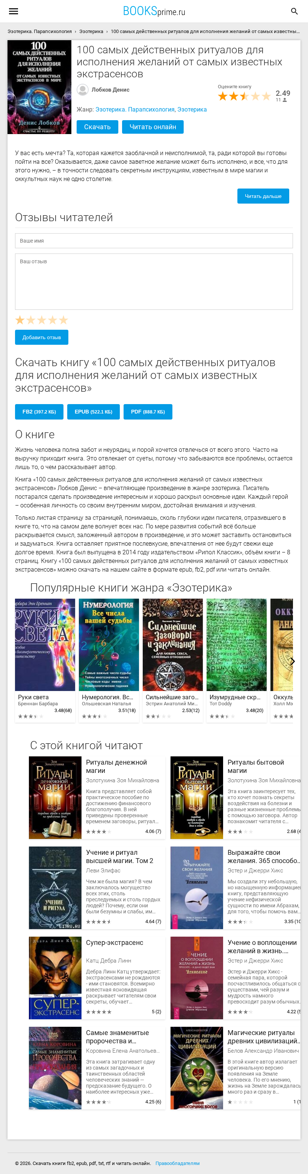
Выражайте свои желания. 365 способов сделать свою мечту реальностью (264, 856)
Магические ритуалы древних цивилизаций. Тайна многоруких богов (263, 1037)
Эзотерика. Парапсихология (135, 109)
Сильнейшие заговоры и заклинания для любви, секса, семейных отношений (173, 700)
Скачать (97, 127)
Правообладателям (178, 1163)
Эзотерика (192, 109)
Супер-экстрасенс (114, 942)
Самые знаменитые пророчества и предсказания (117, 1037)
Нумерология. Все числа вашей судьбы (109, 700)
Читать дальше (263, 196)
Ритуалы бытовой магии (256, 766)
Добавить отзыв (42, 337)
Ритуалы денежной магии (116, 766)
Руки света (38, 700)
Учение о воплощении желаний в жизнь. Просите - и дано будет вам (263, 947)
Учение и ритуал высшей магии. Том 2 (119, 856)
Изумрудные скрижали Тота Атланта (237, 700)
